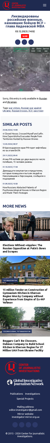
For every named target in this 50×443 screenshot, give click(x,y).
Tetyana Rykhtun (10, 280)
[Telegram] (31, 42)
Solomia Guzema (9, 331)
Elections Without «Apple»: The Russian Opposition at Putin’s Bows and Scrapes (24, 248)
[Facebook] (17, 42)
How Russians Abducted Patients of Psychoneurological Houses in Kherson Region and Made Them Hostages (25, 190)
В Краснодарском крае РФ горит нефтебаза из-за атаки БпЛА (24, 149)
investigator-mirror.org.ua (25, 417)
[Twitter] (24, 42)
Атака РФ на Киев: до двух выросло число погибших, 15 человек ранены (24, 160)
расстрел (38, 110)
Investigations (32, 393)
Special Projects (25, 398)
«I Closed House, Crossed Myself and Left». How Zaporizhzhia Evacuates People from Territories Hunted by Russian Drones (23, 136)
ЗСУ (30, 110)
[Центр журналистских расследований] (15, 5)
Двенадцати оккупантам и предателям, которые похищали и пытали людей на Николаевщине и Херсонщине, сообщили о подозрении (24, 174)
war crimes (14, 108)
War (25, 36)
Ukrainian (12, 102)
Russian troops (19, 110)
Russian (43, 98)
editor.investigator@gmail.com (25, 409)
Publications (16, 393)
